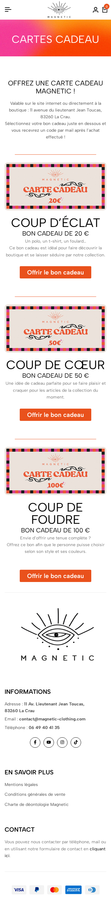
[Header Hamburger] (8, 9)
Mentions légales (21, 784)
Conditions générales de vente (35, 794)
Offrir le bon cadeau (55, 272)
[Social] (35, 742)
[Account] (95, 10)
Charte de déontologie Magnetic (37, 804)
